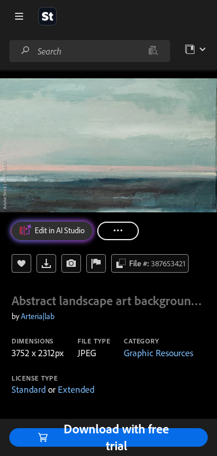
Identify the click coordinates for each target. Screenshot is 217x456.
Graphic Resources (158, 353)
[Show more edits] (118, 231)
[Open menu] (19, 16)
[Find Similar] (71, 263)
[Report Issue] (96, 263)
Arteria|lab (37, 316)
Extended (76, 389)
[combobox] (89, 51)
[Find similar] (153, 51)
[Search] (25, 51)
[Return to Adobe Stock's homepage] (47, 16)
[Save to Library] (21, 263)
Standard (29, 389)
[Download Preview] (46, 263)
